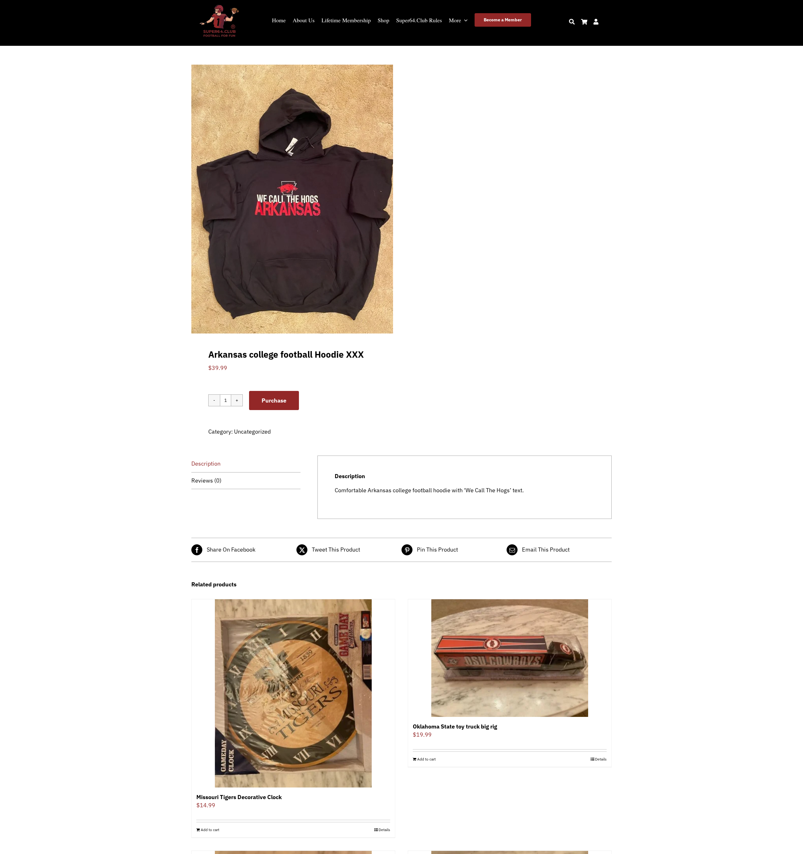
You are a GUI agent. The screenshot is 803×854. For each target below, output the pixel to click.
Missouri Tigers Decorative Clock (239, 797)
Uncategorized (252, 431)
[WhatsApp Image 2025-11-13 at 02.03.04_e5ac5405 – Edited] (219, 5)
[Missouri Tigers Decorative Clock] (293, 693)
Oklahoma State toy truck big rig (455, 726)
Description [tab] (206, 463)
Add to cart (210, 829)
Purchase (274, 400)
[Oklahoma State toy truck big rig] (509, 658)
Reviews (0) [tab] (206, 480)
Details (384, 829)
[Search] (572, 22)
